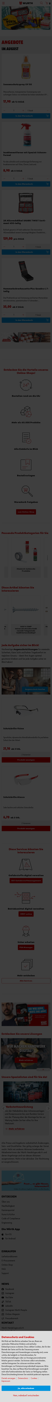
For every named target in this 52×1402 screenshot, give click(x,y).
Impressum (6, 1381)
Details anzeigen (8, 1378)
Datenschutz (23, 1378)
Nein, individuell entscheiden (26, 1395)
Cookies (34, 1378)
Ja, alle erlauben (26, 1388)
